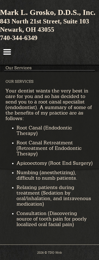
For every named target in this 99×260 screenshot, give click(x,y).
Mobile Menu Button (7, 51)
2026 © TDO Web (49, 252)
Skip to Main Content (16, 2)
